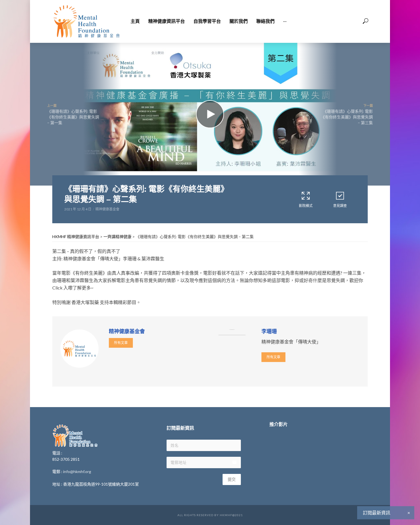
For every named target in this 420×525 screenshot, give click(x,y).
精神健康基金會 (107, 209)
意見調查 (340, 206)
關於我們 (238, 21)
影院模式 (306, 206)
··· (285, 21)
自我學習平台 (207, 21)
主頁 (135, 21)
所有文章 (121, 343)
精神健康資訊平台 (166, 21)
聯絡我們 (265, 21)
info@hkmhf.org (77, 471)
